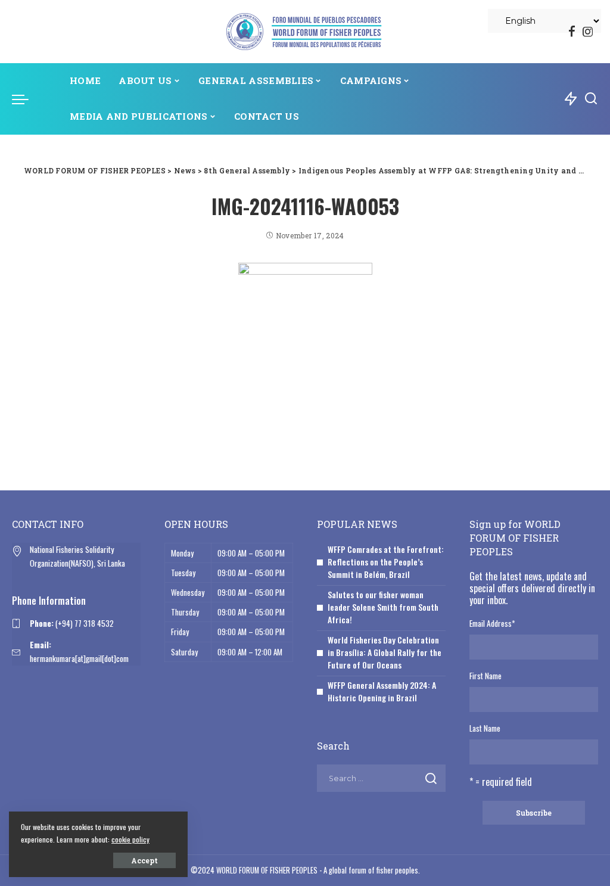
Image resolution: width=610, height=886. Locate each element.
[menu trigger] (26, 99)
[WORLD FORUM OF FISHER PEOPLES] (305, 31)
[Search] (591, 99)
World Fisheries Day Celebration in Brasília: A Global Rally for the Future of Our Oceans (384, 652)
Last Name (484, 728)
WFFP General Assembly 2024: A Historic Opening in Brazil (382, 691)
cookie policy (130, 839)
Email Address (492, 623)
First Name (485, 676)
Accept (144, 860)
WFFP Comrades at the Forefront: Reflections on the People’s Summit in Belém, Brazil (386, 561)
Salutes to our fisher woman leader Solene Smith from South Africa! (383, 607)
